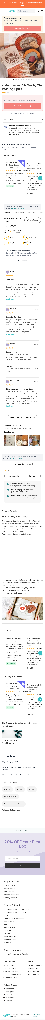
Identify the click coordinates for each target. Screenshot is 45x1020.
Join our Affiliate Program (13, 974)
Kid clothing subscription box (13, 804)
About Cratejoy (9, 965)
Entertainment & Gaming (13, 918)
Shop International (12, 950)
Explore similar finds (21, 28)
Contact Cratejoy (10, 977)
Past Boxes (31, 212)
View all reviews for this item (21, 417)
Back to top (22, 830)
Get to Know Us (10, 961)
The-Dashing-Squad (22, 464)
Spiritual (6, 933)
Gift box (31, 789)
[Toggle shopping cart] (42, 11)
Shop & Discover (11, 881)
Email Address (12, 859)
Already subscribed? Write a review (22, 113)
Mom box (7, 789)
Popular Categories (12, 905)
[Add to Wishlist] (23, 163)
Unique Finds (8, 942)
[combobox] (26, 11)
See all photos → (10, 432)
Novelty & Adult (9, 939)
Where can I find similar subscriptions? (15, 775)
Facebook (9, 988)
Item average (17, 230)
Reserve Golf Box (13, 639)
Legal (30, 961)
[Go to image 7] (23, 79)
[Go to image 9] (26, 79)
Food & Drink (8, 921)
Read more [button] (10, 299)
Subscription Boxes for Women (16, 909)
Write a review (22, 260)
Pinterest (9, 998)
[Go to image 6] (21, 79)
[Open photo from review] (9, 440)
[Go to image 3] (16, 79)
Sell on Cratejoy (9, 968)
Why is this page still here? (11, 762)
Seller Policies (33, 971)
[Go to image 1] (13, 79)
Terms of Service (35, 965)
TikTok (8, 1001)
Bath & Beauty (9, 927)
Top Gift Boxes (9, 885)
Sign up (23, 865)
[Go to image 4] (18, 79)
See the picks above (15, 458)
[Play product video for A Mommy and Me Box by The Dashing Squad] (22, 608)
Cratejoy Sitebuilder (11, 971)
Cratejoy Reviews (10, 898)
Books (6, 924)
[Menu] (4, 11)
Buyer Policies (33, 974)
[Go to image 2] (15, 79)
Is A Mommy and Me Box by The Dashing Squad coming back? (18, 768)
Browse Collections (11, 895)
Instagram (9, 991)
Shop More (32, 476)
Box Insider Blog (9, 888)
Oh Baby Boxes (12, 165)
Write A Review (32, 220)
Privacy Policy (33, 968)
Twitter (8, 994)
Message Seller (14, 476)
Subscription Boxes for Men (14, 912)
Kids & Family (8, 915)
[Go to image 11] (29, 79)
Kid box (19, 789)
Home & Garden (9, 936)
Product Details (19, 212)
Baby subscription (10, 796)
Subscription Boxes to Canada (15, 954)
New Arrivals (8, 891)
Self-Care (7, 930)
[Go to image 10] (28, 79)
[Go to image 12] (31, 79)
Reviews (7, 212)
